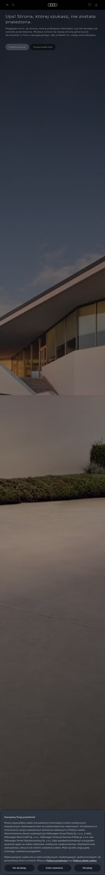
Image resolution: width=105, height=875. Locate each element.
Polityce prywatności (57, 860)
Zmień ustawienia (54, 868)
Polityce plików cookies (85, 860)
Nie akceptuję (19, 868)
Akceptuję (87, 868)
